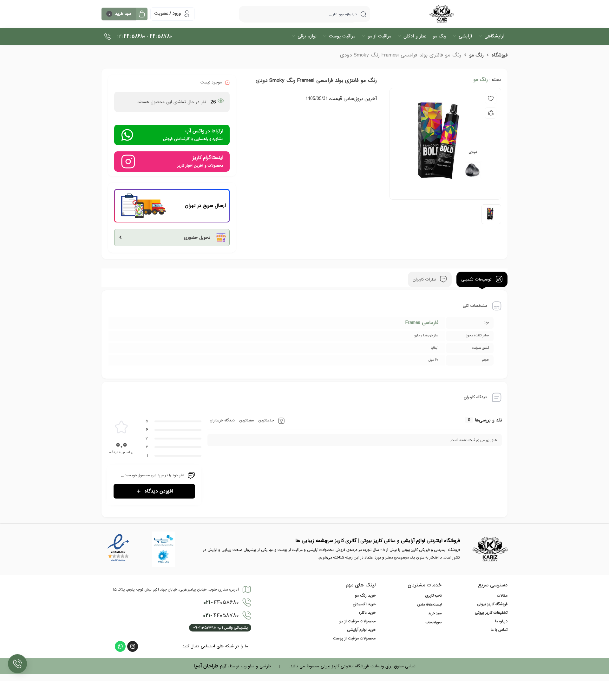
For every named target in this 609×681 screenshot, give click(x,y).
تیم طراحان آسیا (209, 666)
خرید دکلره (367, 613)
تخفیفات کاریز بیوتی (491, 613)
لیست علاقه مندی (429, 605)
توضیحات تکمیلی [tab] (477, 279)
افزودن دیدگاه (159, 491)
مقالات (502, 595)
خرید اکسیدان (364, 604)
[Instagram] (132, 646)
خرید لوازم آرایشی (361, 630)
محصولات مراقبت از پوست (354, 638)
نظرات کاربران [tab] (425, 279)
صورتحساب (434, 622)
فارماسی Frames (421, 323)
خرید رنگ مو (365, 595)
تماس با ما (499, 630)
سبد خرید (435, 614)
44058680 (221, 602)
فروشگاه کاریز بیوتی (492, 604)
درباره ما (501, 621)
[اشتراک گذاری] (490, 113)
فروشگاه (500, 55)
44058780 (221, 615)
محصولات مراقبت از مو (357, 621)
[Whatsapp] (120, 646)
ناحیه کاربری (433, 596)
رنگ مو (476, 55)
